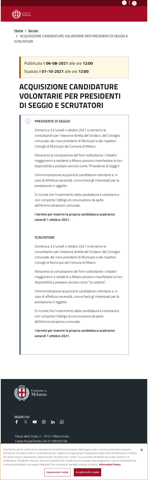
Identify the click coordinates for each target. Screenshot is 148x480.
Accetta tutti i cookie (87, 472)
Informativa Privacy (110, 464)
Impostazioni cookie (57, 472)
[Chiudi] (141, 450)
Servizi (33, 30)
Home (18, 30)
